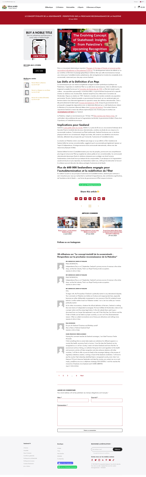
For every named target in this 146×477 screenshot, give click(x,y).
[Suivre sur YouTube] (110, 460)
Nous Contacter (27, 453)
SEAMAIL (59, 456)
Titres (58, 451)
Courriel (94, 397)
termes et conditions (104, 453)
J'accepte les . (101, 453)
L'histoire (60, 7)
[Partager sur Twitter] (80, 198)
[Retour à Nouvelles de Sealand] (90, 206)
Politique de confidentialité (30, 458)
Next (81, 376)
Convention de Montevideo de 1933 (90, 89)
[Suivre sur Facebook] (92, 460)
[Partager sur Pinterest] (85, 198)
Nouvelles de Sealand (65, 31)
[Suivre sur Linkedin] (103, 460)
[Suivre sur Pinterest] (106, 460)
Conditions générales (29, 456)
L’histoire (26, 448)
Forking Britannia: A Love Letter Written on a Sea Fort (90, 231)
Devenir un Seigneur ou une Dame (41, 90)
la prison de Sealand (96, 107)
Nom (59, 397)
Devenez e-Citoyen (94, 7)
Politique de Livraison (29, 461)
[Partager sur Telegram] (94, 198)
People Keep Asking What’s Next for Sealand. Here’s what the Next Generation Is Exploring (112, 232)
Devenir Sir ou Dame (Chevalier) (40, 97)
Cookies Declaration (29, 463)
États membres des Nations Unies (104, 116)
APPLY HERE (39, 71)
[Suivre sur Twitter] (96, 460)
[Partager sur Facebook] (76, 198)
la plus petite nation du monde (72, 128)
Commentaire (62, 405)
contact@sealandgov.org (9, 1)
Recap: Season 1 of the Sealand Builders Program (67, 231)
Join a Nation (27, 466)
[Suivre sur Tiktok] (113, 460)
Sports (81, 7)
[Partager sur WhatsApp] (103, 198)
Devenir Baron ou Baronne (39, 83)
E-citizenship (60, 459)
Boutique (50, 7)
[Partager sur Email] (99, 198)
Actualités (71, 7)
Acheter (59, 448)
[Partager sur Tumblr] (89, 198)
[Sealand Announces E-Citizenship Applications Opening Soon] (98, 206)
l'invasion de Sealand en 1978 (88, 103)
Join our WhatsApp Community (90, 185)
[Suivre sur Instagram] (99, 460)
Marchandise (60, 453)
